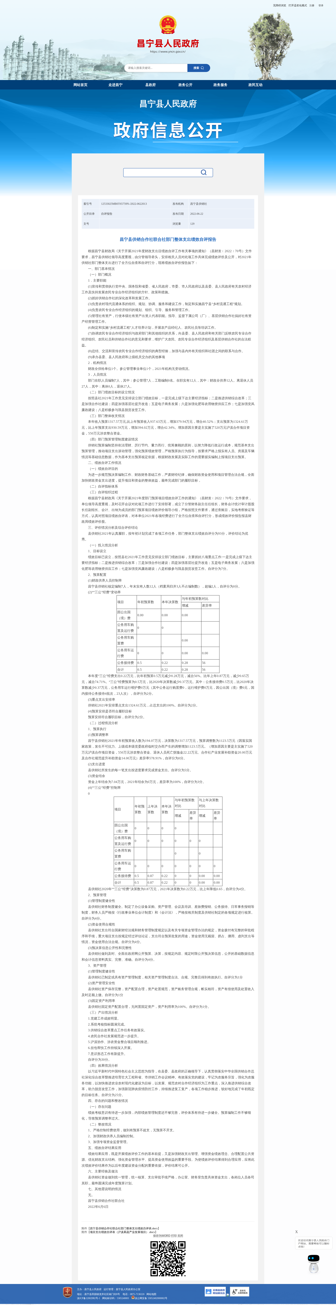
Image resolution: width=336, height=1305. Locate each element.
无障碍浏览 (279, 5)
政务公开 (185, 85)
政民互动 (255, 85)
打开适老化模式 (298, 5)
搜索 (196, 67)
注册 (311, 5)
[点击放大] (168, 1259)
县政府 (150, 85)
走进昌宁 (115, 85)
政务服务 (220, 85)
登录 (320, 5)
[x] (287, 1253)
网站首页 (81, 85)
